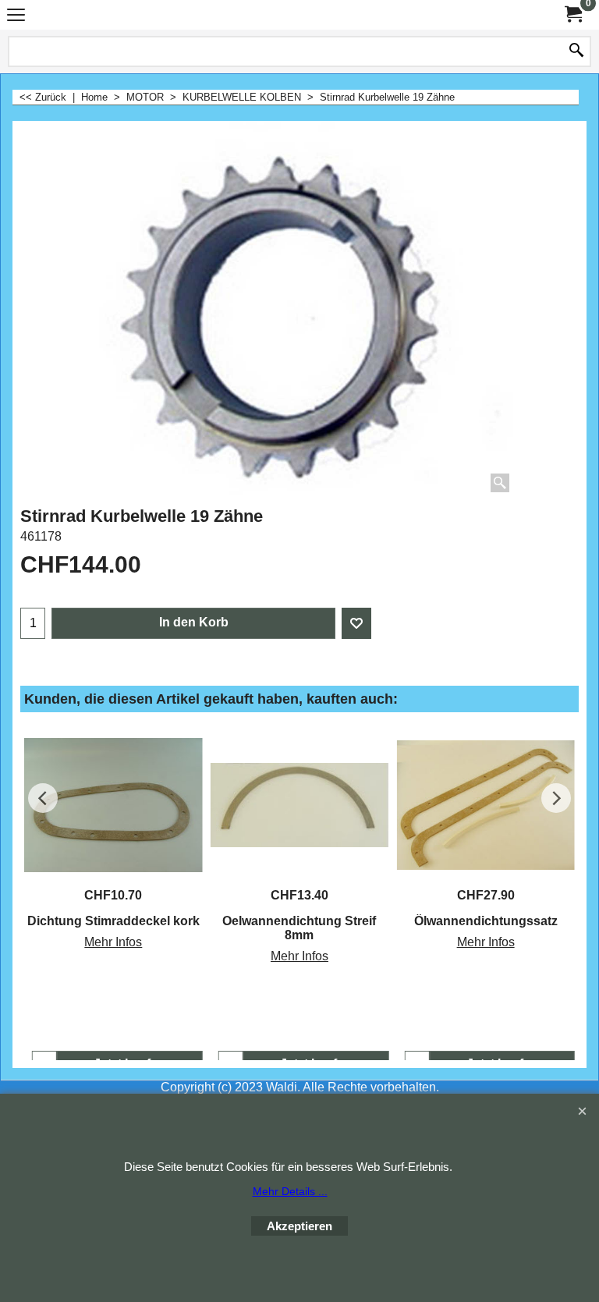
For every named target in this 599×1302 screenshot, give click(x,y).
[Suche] (576, 51)
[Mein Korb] (572, 14)
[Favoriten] (356, 623)
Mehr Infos (113, 942)
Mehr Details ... (290, 1191)
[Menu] (16, 16)
